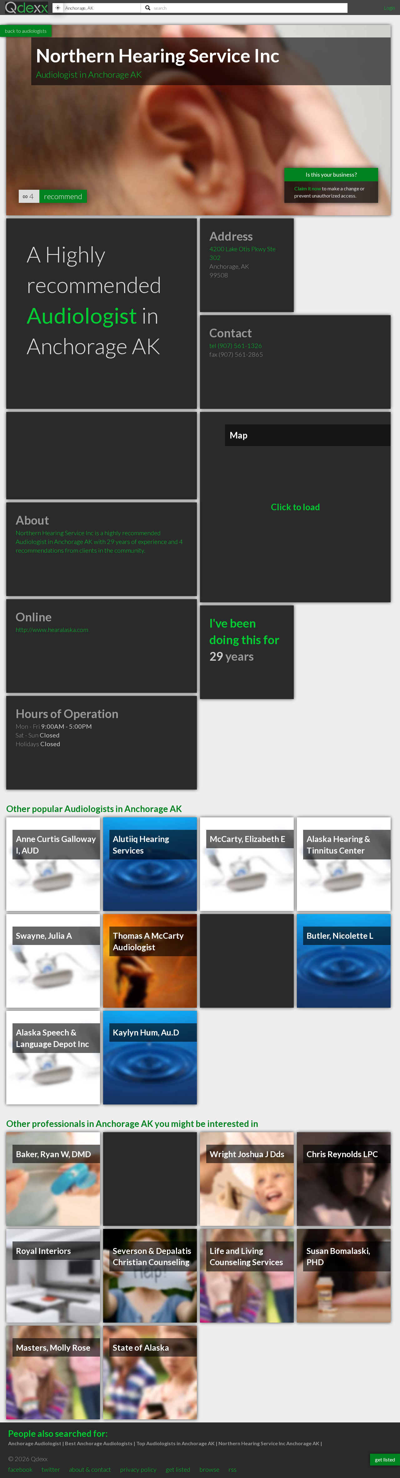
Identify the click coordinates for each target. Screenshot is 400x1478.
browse (209, 1469)
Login (389, 8)
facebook (20, 1469)
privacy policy (138, 1469)
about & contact (90, 1469)
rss (232, 1469)
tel (235, 345)
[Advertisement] (101, 455)
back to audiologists (26, 31)
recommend (63, 196)
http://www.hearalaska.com (52, 629)
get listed (178, 1469)
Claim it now (307, 188)
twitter (51, 1469)
